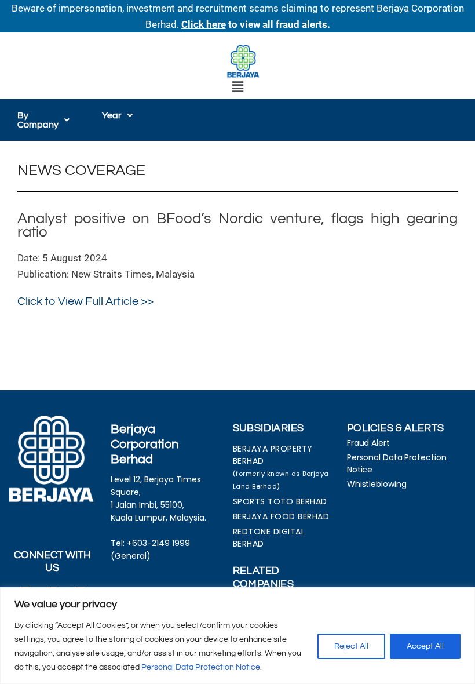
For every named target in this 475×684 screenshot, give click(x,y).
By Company (38, 120)
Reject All (351, 646)
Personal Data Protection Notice (200, 667)
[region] (237, 635)
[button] (237, 87)
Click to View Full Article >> (85, 301)
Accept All (425, 646)
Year (112, 115)
